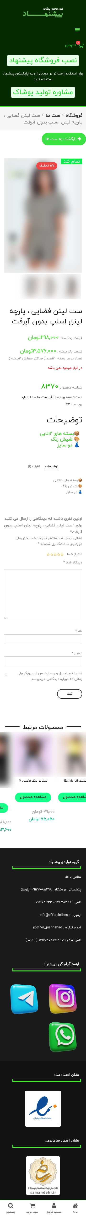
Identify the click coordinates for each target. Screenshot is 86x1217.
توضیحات (51, 467)
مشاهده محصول (33, 797)
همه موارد (28, 397)
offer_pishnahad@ (47, 927)
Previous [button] (72, 215)
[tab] (52, 467)
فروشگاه (74, 115)
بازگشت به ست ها (60, 139)
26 (68, 404)
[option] (43, 215)
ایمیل (77, 653)
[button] (77, 29)
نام (78, 631)
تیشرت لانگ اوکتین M (33, 781)
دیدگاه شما (72, 562)
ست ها (53, 115)
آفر (51, 397)
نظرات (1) (34, 467)
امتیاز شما (74, 554)
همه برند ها (63, 397)
